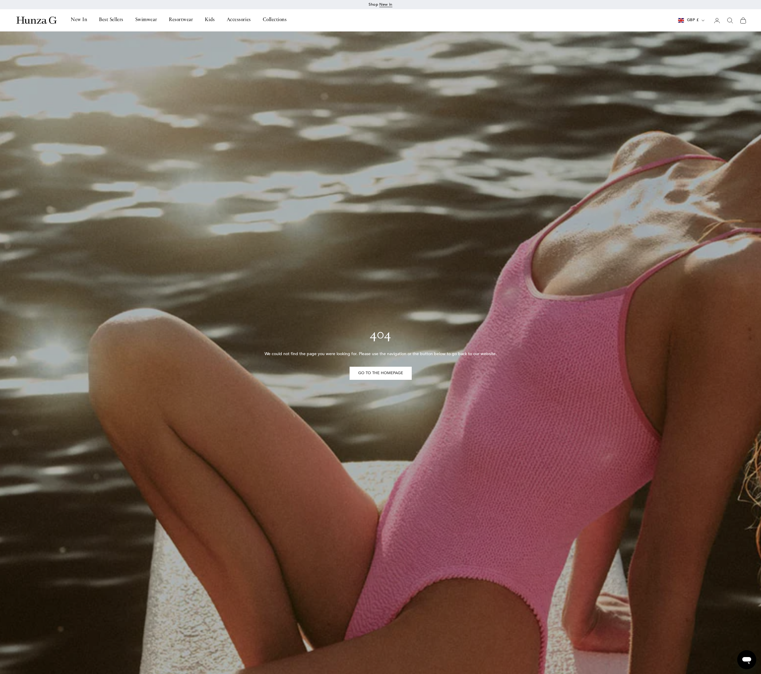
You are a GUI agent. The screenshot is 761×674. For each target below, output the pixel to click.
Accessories (239, 20)
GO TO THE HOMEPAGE (380, 373)
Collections (275, 20)
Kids (210, 20)
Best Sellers (111, 20)
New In (79, 20)
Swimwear (146, 20)
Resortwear (181, 20)
